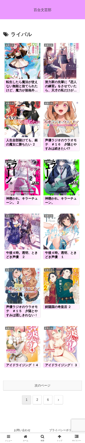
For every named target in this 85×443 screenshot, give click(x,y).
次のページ (42, 385)
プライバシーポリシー (63, 430)
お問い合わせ (22, 430)
